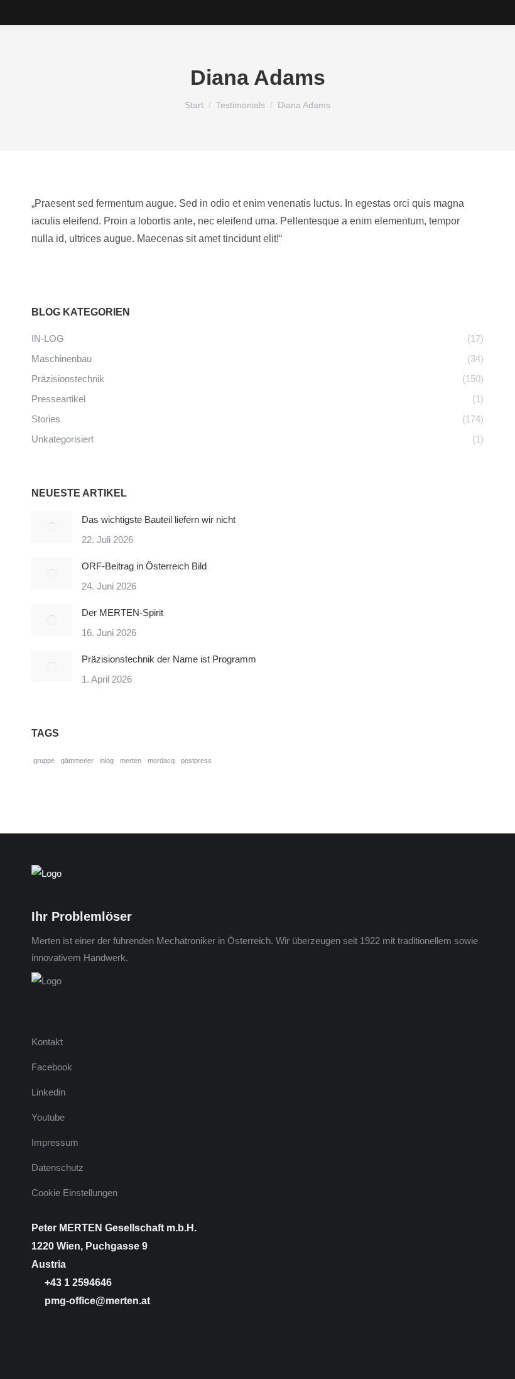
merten (130, 760)
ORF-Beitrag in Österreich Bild (144, 566)
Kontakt (47, 1041)
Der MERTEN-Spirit (122, 612)
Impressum (55, 1142)
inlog (107, 760)
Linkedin (48, 1092)
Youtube (48, 1117)
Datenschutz (57, 1167)
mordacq (161, 760)
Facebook (51, 1067)
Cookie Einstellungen (74, 1192)
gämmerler (77, 760)
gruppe (44, 760)
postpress (196, 760)
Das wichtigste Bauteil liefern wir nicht (159, 519)
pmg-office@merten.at (96, 1300)
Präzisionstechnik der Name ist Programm (169, 659)
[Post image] (51, 526)
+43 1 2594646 (77, 1282)
